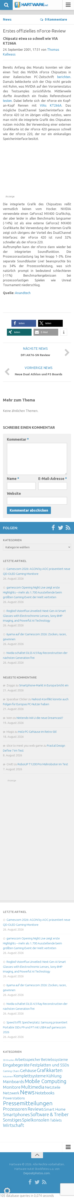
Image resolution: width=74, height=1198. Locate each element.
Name (13, 479)
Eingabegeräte (16, 1065)
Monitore (12, 1087)
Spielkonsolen (35, 1119)
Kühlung (54, 1075)
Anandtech (23, 293)
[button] (23, 323)
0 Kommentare (56, 19)
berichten (63, 77)
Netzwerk (11, 1093)
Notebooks (44, 1092)
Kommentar (18, 439)
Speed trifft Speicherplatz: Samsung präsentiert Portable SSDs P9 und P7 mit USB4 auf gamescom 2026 (35, 1027)
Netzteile (52, 1087)
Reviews (36, 1108)
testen (7, 100)
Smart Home (55, 1109)
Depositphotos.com (36, 1173)
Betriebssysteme (54, 1059)
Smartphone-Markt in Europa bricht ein (43, 685)
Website (14, 493)
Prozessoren (15, 1108)
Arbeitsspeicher (27, 1059)
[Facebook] (53, 528)
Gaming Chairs (11, 1071)
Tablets (56, 1120)
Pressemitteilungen (27, 1103)
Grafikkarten (50, 1070)
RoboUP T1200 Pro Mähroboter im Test (43, 764)
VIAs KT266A (51, 105)
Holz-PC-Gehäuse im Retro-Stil (37, 731)
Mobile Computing (45, 1081)
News (7, 19)
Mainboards (13, 1081)
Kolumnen (8, 1076)
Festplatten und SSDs (49, 1064)
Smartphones (16, 1114)
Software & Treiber (49, 1114)
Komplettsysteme (30, 1075)
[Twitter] (61, 528)
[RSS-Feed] (68, 528)
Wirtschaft (13, 1125)
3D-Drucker (8, 1060)
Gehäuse (28, 1070)
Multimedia (32, 1086)
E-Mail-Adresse (52, 479)
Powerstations (14, 1098)
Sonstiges (12, 1119)
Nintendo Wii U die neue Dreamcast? (40, 717)
